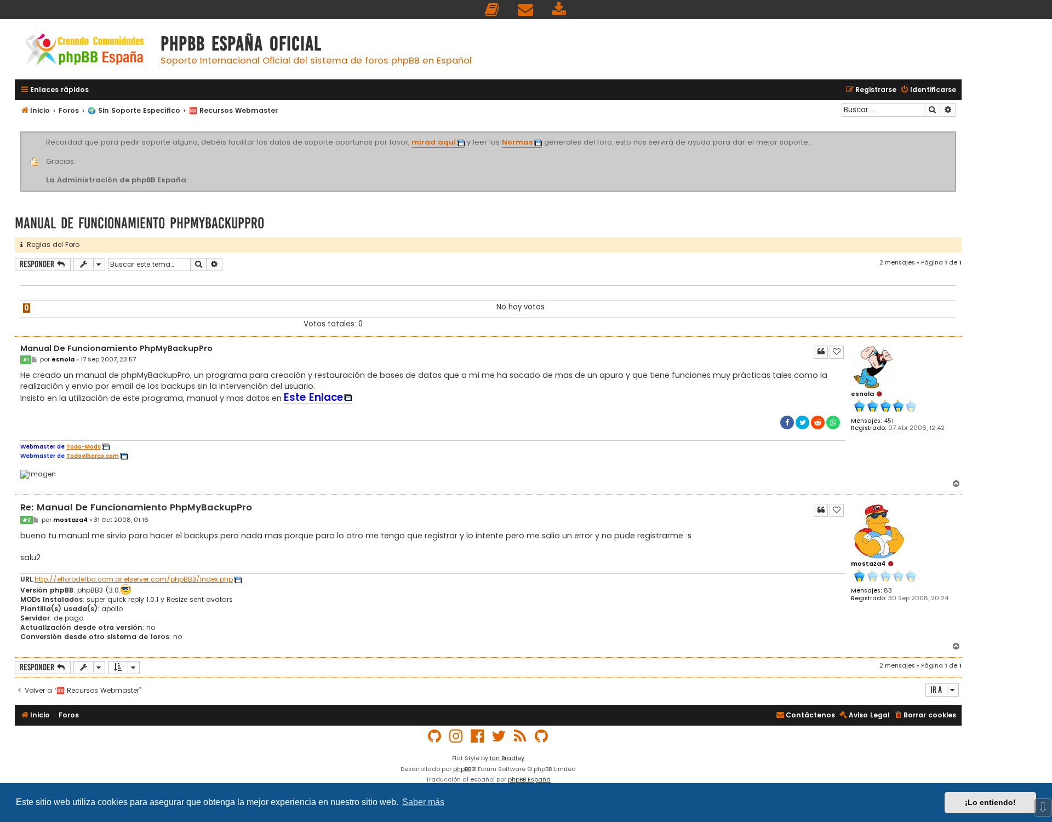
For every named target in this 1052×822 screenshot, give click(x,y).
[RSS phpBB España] (520, 736)
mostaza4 (868, 563)
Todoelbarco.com (92, 456)
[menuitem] (492, 9)
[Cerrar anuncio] (954, 133)
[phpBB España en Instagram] (456, 736)
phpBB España (529, 779)
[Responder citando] (821, 352)
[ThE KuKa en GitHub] (542, 736)
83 (888, 590)
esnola (862, 393)
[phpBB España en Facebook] (478, 736)
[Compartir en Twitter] (802, 422)
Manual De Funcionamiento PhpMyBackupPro (139, 223)
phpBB (462, 768)
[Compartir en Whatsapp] (833, 422)
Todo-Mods (83, 447)
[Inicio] (85, 51)
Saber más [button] (423, 802)
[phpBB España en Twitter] (499, 736)
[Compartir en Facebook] (787, 422)
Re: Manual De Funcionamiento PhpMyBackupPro (136, 508)
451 (889, 420)
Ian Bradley (507, 758)
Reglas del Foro (50, 244)
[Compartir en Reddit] (818, 422)
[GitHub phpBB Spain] (435, 736)
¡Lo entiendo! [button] (990, 802)
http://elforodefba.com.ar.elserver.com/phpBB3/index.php (134, 579)
